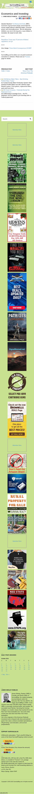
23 (2, 669)
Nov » (7, 674)
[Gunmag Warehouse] (17, 257)
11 (11, 665)
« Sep (3, 674)
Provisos (27, 56)
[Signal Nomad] (17, 356)
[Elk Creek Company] (17, 386)
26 (15, 669)
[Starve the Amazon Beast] (17, 463)
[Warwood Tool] (17, 579)
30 (2, 671)
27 (20, 669)
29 (29, 669)
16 (2, 667)
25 (11, 669)
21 (24, 667)
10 (6, 665)
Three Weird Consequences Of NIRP (20, 48)
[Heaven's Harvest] (17, 227)
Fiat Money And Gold (18, 24)
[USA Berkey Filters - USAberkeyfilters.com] (17, 524)
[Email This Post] (18, 18)
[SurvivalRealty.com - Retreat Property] (17, 503)
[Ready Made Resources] (17, 168)
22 (29, 667)
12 (15, 665)
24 (6, 669)
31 (6, 671)
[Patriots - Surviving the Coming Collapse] (17, 326)
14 (24, 665)
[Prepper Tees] (17, 559)
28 (24, 669)
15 (29, 665)
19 (15, 667)
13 (20, 665)
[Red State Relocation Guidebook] (17, 599)
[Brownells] (17, 420)
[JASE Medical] (17, 640)
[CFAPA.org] (17, 619)
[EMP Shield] (17, 483)
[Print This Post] (16, 18)
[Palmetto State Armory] (17, 292)
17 (6, 667)
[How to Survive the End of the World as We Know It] (17, 197)
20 (20, 667)
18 (11, 667)
